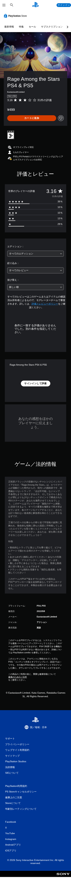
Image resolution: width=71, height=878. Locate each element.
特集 (21, 26)
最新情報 (9, 26)
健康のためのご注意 (17, 677)
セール (32, 26)
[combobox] (35, 254)
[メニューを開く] (4, 5)
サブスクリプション (52, 26)
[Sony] (63, 876)
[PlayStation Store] (16, 15)
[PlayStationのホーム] (35, 5)
